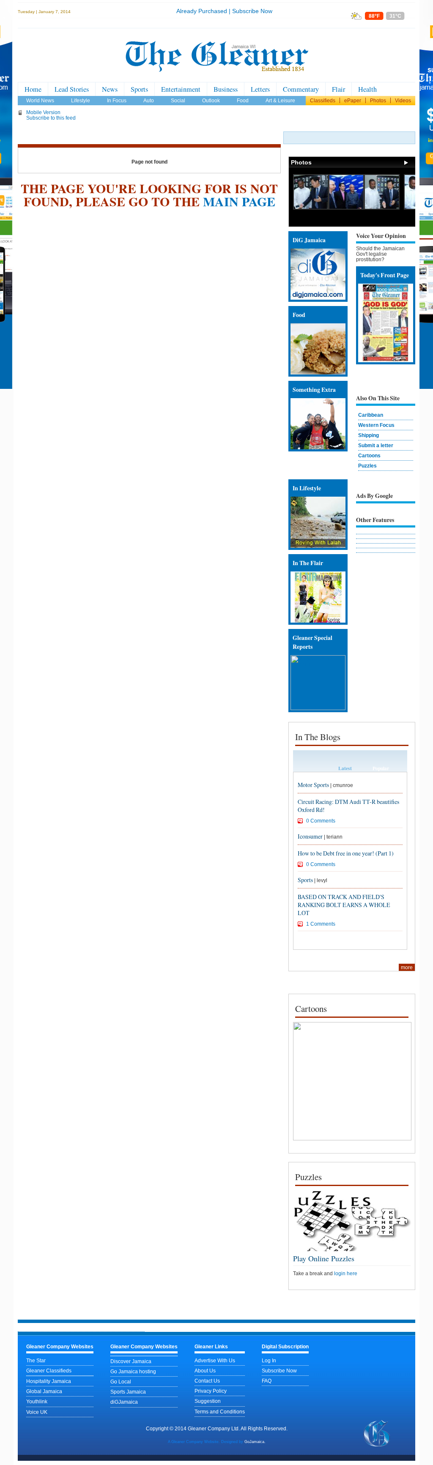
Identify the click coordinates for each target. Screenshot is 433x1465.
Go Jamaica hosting (133, 1371)
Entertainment (180, 89)
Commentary (301, 89)
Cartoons (369, 455)
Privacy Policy (211, 1391)
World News (40, 100)
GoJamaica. (255, 1442)
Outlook (211, 100)
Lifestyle (80, 100)
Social (178, 100)
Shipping (368, 435)
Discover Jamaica (130, 1361)
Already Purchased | (203, 11)
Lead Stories (72, 89)
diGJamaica (124, 1402)
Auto (148, 100)
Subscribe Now (252, 11)
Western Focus (376, 425)
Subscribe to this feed (51, 117)
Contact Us (207, 1380)
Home (33, 89)
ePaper (352, 100)
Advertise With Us (215, 1360)
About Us (205, 1370)
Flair (338, 89)
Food (243, 100)
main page (239, 201)
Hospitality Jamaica (48, 1381)
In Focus (116, 100)
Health (367, 89)
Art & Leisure (280, 100)
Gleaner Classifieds (48, 1370)
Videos (403, 100)
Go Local (120, 1381)
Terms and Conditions (220, 1411)
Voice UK (36, 1412)
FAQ (266, 1380)
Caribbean (370, 415)
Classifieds (322, 100)
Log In (269, 1360)
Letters (260, 89)
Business (226, 89)
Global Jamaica (44, 1391)
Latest (345, 768)
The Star (36, 1360)
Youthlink (36, 1401)
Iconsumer (310, 836)
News (110, 89)
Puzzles (367, 465)
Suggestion (208, 1401)
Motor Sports (313, 785)
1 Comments (320, 924)
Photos (378, 100)
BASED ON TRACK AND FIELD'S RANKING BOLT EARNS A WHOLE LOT (344, 905)
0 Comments (320, 820)
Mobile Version (43, 112)
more (407, 967)
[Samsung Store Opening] (311, 207)
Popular (381, 768)
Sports (139, 89)
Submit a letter (375, 445)
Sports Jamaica (128, 1391)
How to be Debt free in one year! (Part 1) (346, 853)
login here (345, 1273)
